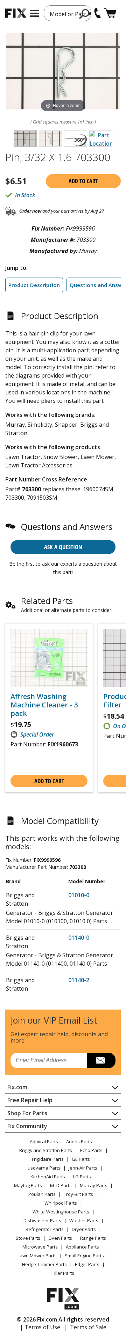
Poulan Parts (42, 1194)
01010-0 (78, 895)
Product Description (34, 284)
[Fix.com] (15, 13)
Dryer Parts (84, 1229)
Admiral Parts (44, 1141)
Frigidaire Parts (48, 1159)
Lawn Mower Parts (37, 1255)
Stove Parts (28, 1238)
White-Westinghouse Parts (61, 1212)
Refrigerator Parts (45, 1229)
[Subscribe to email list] (101, 1060)
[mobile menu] (34, 13)
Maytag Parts (28, 1185)
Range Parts (93, 1238)
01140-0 (78, 937)
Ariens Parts (79, 1141)
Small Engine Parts (84, 1255)
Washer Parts (83, 1220)
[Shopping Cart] (110, 13)
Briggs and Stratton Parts (45, 1150)
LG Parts (82, 1176)
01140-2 (78, 980)
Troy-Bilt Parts (78, 1194)
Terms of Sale (88, 1327)
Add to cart (83, 181)
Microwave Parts (40, 1247)
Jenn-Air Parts (83, 1168)
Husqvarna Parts (42, 1168)
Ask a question (63, 547)
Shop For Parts (27, 1113)
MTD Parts (61, 1185)
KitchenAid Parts (47, 1176)
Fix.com (17, 1087)
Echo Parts (91, 1150)
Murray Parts (93, 1185)
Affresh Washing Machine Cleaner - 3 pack (44, 705)
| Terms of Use (40, 1327)
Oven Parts (60, 1238)
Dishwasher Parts (42, 1220)
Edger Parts (87, 1264)
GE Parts (81, 1159)
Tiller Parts (63, 1273)
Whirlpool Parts (60, 1203)
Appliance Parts (82, 1247)
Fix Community (27, 1126)
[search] (84, 13)
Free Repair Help (29, 1100)
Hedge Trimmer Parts (44, 1264)
